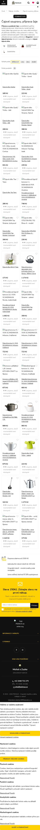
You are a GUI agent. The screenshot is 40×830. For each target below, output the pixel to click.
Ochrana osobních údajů (23, 611)
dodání (34, 62)
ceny (22, 62)
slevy (28, 62)
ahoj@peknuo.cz (21, 687)
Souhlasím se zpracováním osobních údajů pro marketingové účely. (19, 610)
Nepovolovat (4, 778)
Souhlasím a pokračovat (20, 733)
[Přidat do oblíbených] (17, 74)
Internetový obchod (14, 700)
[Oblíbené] (33, 2)
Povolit (12, 778)
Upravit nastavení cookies (9, 737)
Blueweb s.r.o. (27, 700)
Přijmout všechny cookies (13, 759)
